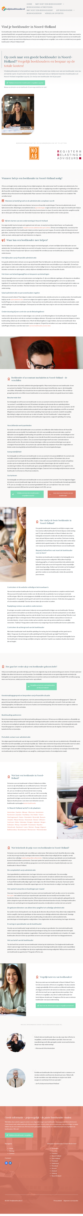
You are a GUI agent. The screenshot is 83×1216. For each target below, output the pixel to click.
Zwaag (37, 827)
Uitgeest (43, 827)
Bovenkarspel (22, 830)
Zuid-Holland (56, 1158)
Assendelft (23, 825)
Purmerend (11, 815)
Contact (11, 1153)
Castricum (10, 822)
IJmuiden (10, 820)
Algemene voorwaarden (70, 1201)
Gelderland (55, 1163)
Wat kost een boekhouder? (40, 10)
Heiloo (17, 822)
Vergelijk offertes (54, 13)
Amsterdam (11, 812)
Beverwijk (36, 817)
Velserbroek (11, 827)
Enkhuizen (10, 825)
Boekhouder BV (34, 13)
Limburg (54, 1173)
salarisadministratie (17, 299)
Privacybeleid (58, 1201)
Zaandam (18, 815)
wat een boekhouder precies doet (39, 326)
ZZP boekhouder (64, 10)
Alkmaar (24, 812)
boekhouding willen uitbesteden (32, 858)
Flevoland (55, 1166)
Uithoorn (42, 820)
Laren (26, 827)
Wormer (31, 827)
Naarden (39, 825)
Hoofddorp (26, 815)
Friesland (54, 1153)
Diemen (35, 820)
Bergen (43, 822)
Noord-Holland (56, 1156)
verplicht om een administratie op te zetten (36, 228)
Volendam (23, 822)
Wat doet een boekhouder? (48, 4)
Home (29, 4)
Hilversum (31, 812)
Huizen (21, 817)
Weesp (17, 825)
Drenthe (54, 1151)
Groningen (55, 1148)
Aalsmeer (37, 822)
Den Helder (34, 815)
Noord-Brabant (56, 1176)
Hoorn (41, 815)
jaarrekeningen (40, 208)
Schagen (30, 822)
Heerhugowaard (12, 817)
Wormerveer (31, 830)
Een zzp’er (10, 895)
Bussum (42, 817)
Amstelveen (39, 812)
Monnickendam (42, 830)
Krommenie (32, 825)
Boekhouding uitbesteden (40, 7)
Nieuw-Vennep (19, 820)
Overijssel (55, 1161)
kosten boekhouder (30, 803)
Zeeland (54, 1171)
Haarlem (18, 812)
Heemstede (28, 820)
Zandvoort (19, 827)
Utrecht (54, 1168)
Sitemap (11, 1151)
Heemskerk (28, 817)
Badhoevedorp (12, 830)
